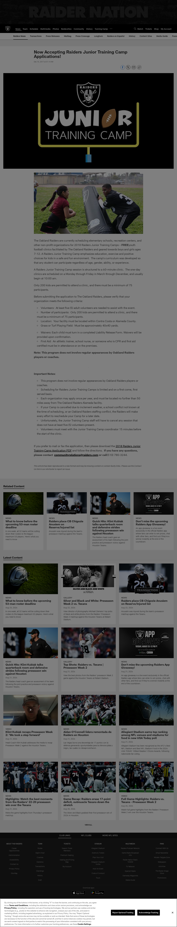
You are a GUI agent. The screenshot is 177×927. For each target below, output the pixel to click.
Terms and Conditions (18, 905)
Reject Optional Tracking (122, 912)
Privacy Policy (10, 908)
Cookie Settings (84, 924)
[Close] (173, 913)
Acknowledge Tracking (148, 912)
